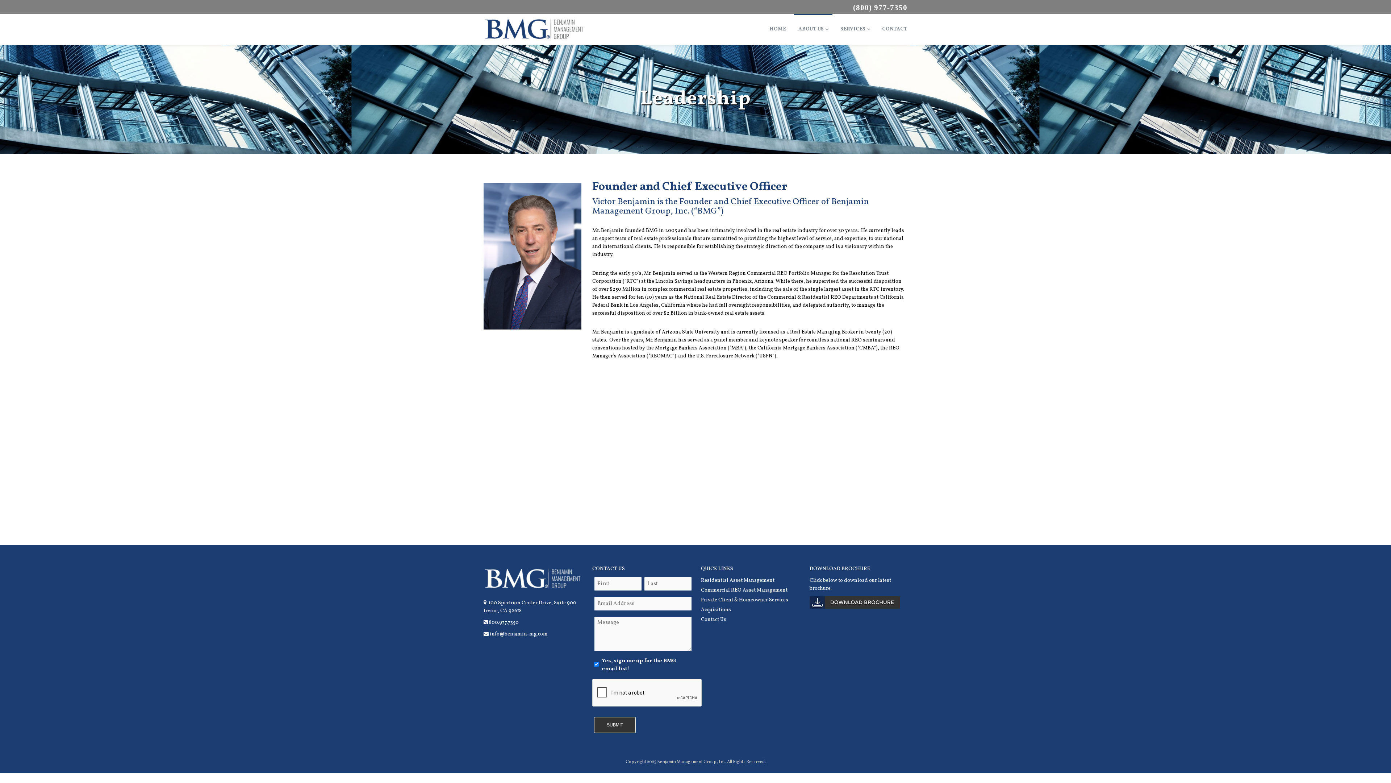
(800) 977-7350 (880, 7)
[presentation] (647, 693)
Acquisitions (716, 609)
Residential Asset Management (737, 580)
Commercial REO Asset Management (744, 590)
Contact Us (713, 619)
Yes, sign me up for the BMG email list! (639, 665)
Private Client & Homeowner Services (744, 600)
